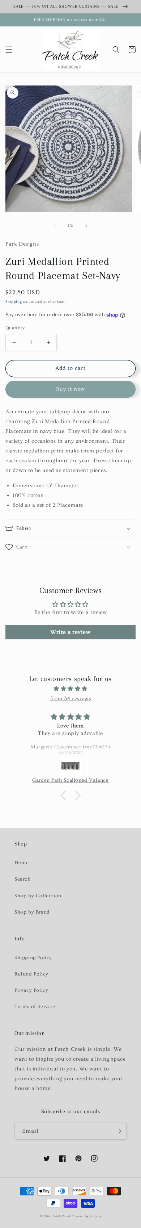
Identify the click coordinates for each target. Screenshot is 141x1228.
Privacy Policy (31, 990)
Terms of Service (34, 1007)
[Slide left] (55, 226)
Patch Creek (61, 1216)
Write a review (70, 632)
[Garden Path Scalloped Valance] (70, 767)
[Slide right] (86, 226)
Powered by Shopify (87, 1216)
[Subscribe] (118, 1131)
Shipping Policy (33, 958)
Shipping (13, 302)
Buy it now (70, 389)
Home (21, 863)
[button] (9, 50)
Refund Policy (31, 974)
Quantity (15, 327)
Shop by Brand (32, 912)
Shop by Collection (37, 896)
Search (22, 879)
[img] (70, 689)
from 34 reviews (70, 699)
